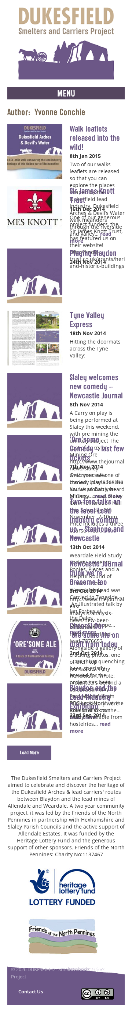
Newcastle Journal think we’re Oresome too (96, 572)
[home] (66, 43)
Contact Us (30, 991)
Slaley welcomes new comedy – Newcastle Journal (96, 386)
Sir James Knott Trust (92, 195)
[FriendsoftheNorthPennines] (62, 936)
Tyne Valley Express (87, 319)
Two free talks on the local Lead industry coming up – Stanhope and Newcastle (97, 519)
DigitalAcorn (106, 969)
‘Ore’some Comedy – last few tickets (97, 448)
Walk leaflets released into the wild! (95, 138)
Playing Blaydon (93, 253)
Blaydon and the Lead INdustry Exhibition (93, 697)
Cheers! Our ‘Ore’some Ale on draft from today (94, 635)
